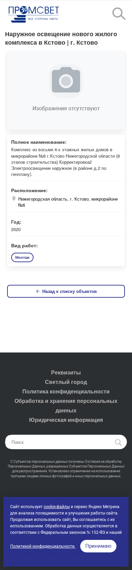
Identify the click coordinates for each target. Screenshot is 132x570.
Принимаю (98, 546)
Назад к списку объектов (69, 291)
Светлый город (66, 382)
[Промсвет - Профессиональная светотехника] (34, 15)
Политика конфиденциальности (66, 391)
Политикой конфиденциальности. (42, 546)
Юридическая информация (66, 420)
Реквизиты (66, 372)
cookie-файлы (57, 506)
